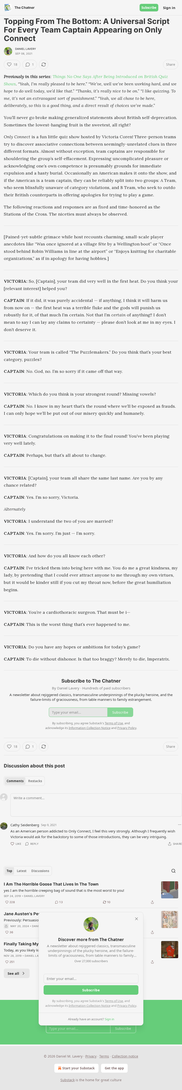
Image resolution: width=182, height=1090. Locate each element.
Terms (104, 1056)
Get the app (114, 1068)
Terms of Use (114, 1001)
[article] (91, 893)
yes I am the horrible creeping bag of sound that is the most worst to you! (64, 890)
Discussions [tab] (40, 871)
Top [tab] (9, 871)
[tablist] (24, 781)
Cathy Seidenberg (24, 824)
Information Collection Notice (89, 1005)
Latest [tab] (22, 871)
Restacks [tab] (35, 781)
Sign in (169, 7)
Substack (67, 1080)
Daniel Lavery (25, 49)
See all (13, 973)
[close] (136, 919)
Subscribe (148, 7)
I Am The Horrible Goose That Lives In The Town (51, 884)
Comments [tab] (15, 781)
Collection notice (125, 1056)
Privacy (90, 1056)
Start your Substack (78, 1068)
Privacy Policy (126, 1005)
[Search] (173, 871)
